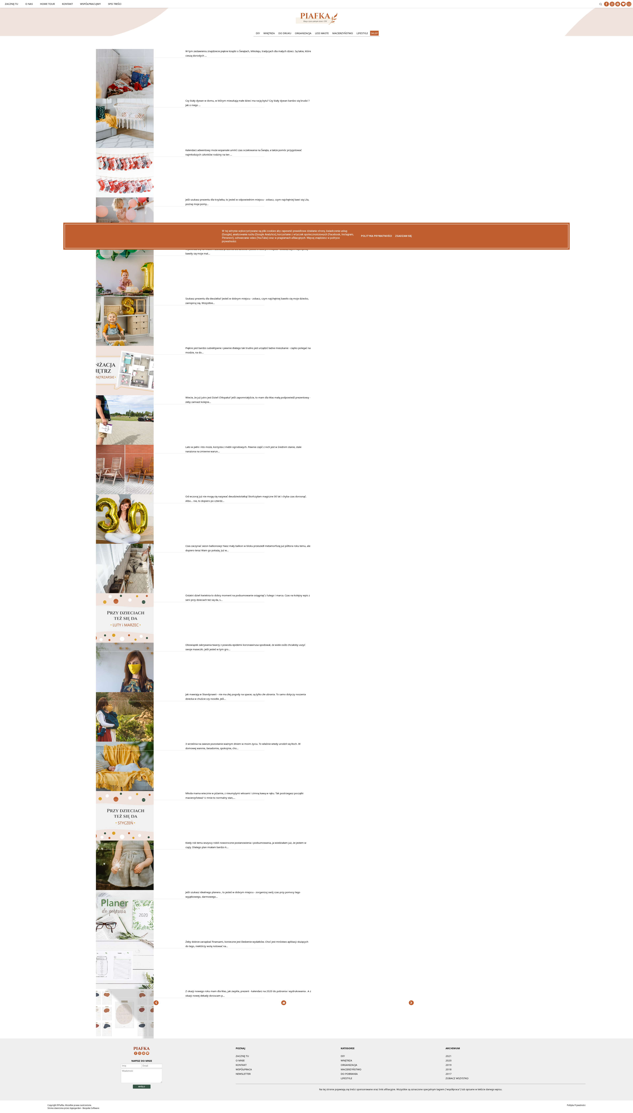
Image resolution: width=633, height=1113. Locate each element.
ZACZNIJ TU (242, 1056)
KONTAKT (241, 1064)
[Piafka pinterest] (617, 4)
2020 (449, 1060)
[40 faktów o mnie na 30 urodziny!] (125, 542)
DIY (258, 33)
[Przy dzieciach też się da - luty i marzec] (125, 641)
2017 (449, 1073)
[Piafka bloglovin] (623, 4)
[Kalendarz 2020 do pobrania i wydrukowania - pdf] (125, 1037)
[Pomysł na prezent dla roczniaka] (125, 295)
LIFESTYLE (362, 33)
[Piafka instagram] (612, 4)
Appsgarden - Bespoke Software (84, 1108)
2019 (449, 1064)
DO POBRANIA (349, 1073)
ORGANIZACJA (303, 33)
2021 (449, 1056)
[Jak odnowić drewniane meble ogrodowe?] (125, 493)
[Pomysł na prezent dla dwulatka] (125, 344)
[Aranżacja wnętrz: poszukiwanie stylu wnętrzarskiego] (125, 394)
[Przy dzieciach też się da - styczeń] (125, 839)
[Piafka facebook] (606, 4)
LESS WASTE (322, 33)
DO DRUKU (284, 33)
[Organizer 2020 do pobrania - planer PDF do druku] (125, 938)
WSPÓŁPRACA (244, 1069)
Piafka (61, 1105)
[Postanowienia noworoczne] (125, 889)
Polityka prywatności (376, 236)
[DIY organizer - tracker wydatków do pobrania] (125, 988)
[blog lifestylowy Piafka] (316, 23)
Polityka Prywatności (576, 1105)
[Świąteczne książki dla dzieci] (125, 97)
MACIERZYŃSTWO (342, 33)
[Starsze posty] (411, 1002)
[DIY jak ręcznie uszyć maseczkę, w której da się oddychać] (125, 691)
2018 (449, 1069)
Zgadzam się (403, 236)
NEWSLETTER (243, 1073)
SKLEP (374, 33)
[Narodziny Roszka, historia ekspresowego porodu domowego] (125, 790)
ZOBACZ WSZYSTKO (457, 1078)
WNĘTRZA (269, 33)
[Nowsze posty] (156, 1002)
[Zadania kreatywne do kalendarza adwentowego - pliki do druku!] (125, 196)
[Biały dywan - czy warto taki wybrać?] (125, 147)
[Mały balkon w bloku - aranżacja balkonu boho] (125, 592)
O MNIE (240, 1060)
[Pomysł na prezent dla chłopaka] (125, 443)
